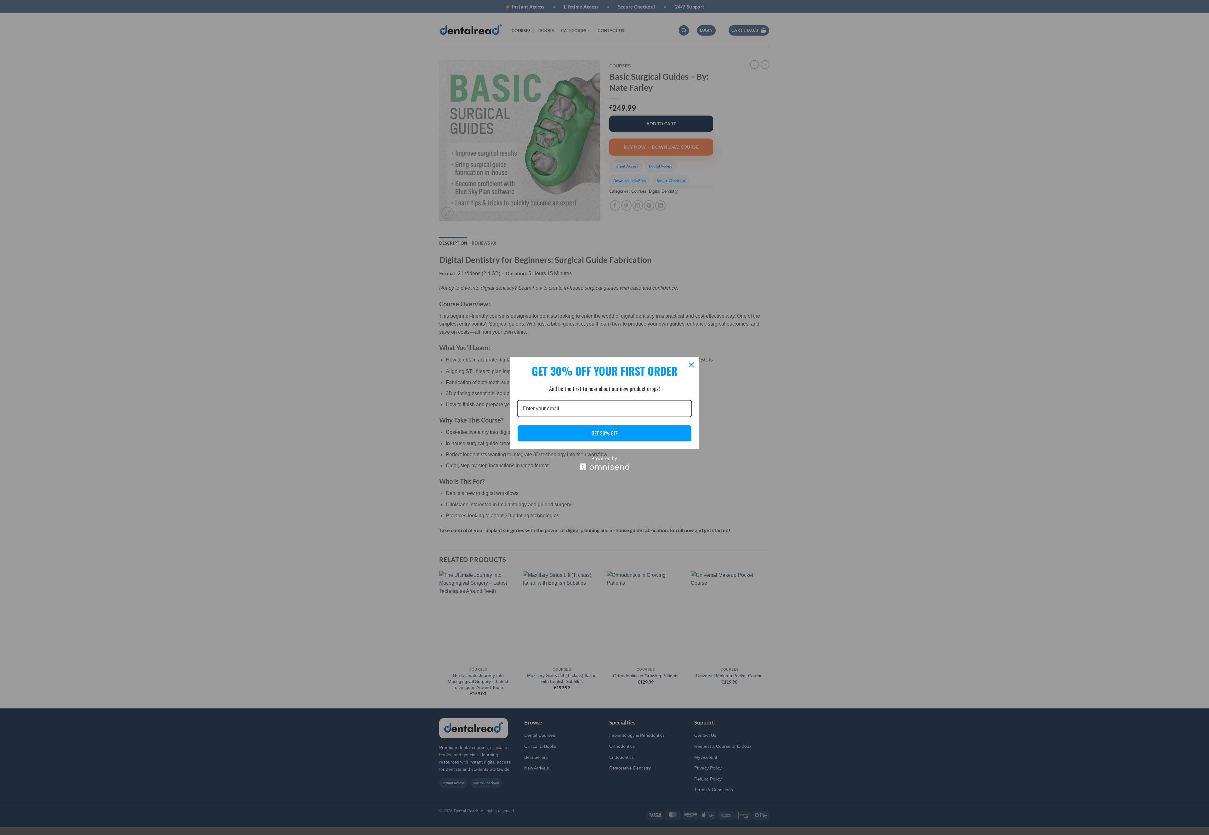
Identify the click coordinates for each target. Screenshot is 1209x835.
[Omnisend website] (604, 463)
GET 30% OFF (604, 433)
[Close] (691, 364)
